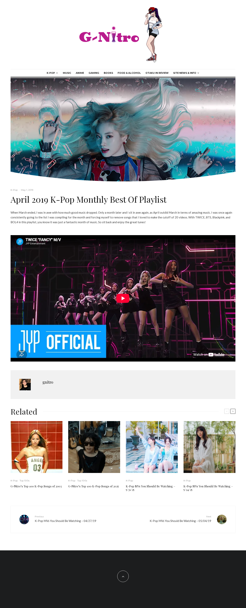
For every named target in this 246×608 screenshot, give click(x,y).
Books (108, 72)
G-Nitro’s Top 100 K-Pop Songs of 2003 (36, 486)
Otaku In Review (157, 72)
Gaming (94, 72)
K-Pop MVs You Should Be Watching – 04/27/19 (65, 519)
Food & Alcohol (129, 72)
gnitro (47, 382)
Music (67, 72)
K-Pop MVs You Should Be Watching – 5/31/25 (150, 487)
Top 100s (24, 480)
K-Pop (51, 72)
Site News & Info (184, 72)
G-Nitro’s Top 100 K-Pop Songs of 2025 (93, 486)
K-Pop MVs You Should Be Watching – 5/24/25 (208, 487)
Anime (80, 72)
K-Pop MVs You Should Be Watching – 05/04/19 (180, 519)
